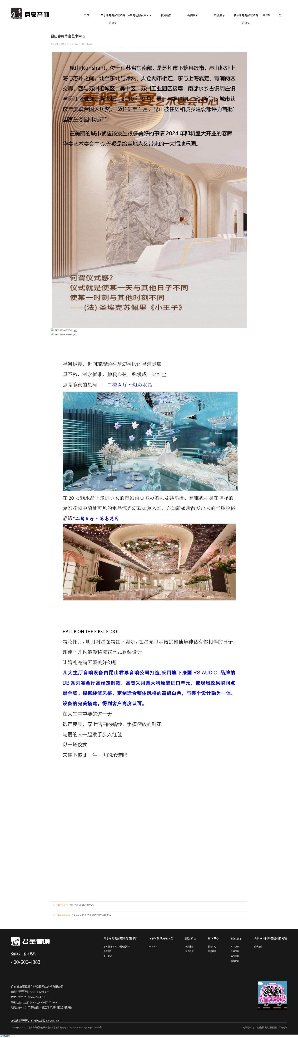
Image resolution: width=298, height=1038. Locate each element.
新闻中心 (192, 15)
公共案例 (235, 951)
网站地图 (247, 1027)
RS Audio (152, 946)
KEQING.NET (53, 1020)
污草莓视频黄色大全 (139, 15)
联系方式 (258, 946)
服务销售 (166, 15)
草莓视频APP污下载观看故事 (116, 946)
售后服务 (189, 946)
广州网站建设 (38, 1020)
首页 (86, 15)
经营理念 (107, 951)
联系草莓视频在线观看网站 (246, 19)
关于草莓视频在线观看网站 (113, 19)
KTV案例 (235, 946)
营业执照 (256, 1027)
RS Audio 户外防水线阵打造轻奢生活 (91, 915)
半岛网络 (283, 1027)
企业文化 (107, 956)
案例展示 (219, 15)
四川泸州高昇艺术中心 (81, 905)
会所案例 (235, 956)
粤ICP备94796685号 (93, 1027)
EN (268, 15)
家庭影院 (235, 961)
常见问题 (189, 951)
